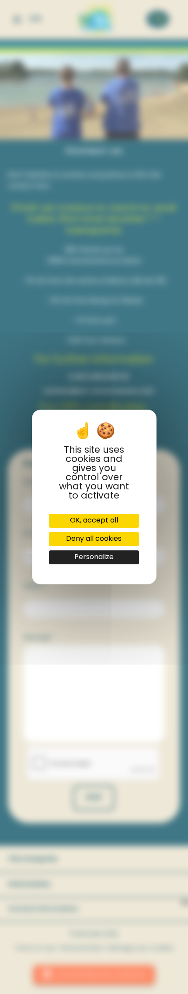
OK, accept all (94, 520)
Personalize (94, 557)
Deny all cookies (94, 539)
